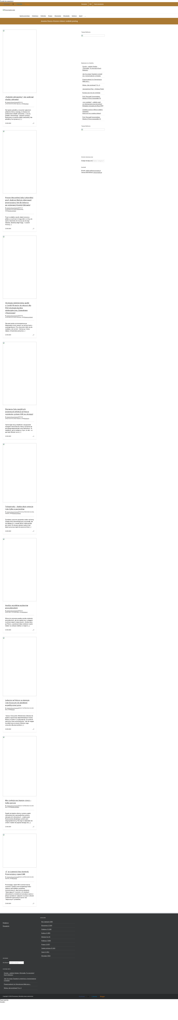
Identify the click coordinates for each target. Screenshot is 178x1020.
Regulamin (6, 926)
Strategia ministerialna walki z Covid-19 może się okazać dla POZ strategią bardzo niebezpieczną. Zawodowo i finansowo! (18, 308)
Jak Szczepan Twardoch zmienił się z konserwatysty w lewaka (20, 979)
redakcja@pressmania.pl (93, 170)
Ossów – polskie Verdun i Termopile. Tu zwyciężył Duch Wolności (91, 68)
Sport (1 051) (45, 952)
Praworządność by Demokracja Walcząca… (17, 984)
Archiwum (6, 962)
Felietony (26, 418)
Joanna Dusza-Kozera (12, 102)
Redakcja (6, 923)
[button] (85, 16)
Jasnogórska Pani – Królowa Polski (93, 89)
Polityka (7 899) (46, 940)
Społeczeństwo (12, 211)
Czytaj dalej (8, 123)
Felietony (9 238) (46, 929)
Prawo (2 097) (45, 944)
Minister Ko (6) (45, 937)
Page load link (4, 1000)
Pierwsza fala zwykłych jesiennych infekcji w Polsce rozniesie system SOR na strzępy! (19, 411)
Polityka (26, 104)
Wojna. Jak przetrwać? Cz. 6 (91, 85)
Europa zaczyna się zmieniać (91, 93)
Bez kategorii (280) (47, 922)
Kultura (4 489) (45, 933)
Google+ (2, 1002)
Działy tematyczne (87, 161)
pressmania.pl (97, 172)
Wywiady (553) (45, 956)
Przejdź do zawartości (6, 1)
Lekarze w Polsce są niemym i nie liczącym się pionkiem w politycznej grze (17, 702)
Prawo (12, 709)
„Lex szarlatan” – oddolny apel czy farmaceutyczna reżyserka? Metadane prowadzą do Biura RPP (92, 104)
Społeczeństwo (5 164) (48, 948)
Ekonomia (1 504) (46, 925)
